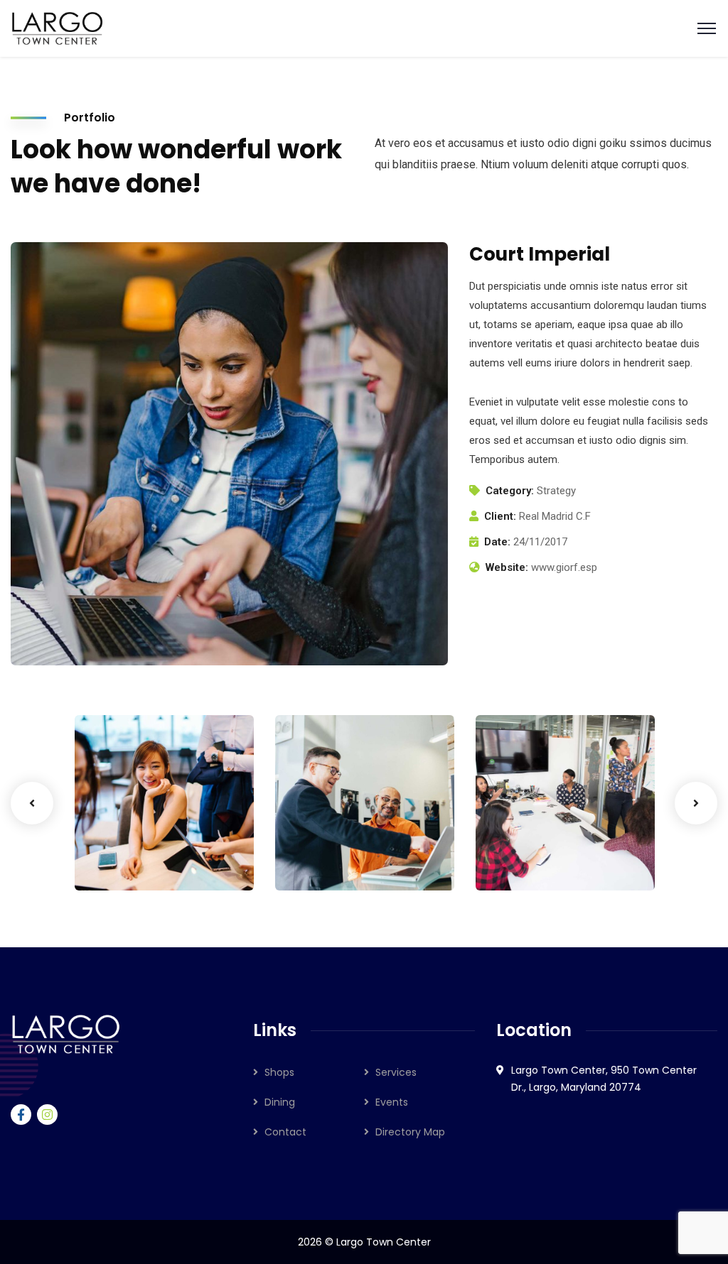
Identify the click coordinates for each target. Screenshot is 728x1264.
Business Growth (125, 832)
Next (696, 803)
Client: (500, 516)
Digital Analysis (324, 832)
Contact (285, 1132)
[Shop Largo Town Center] (57, 27)
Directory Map (410, 1132)
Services (396, 1072)
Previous (32, 803)
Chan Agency (542, 840)
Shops (279, 1072)
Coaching (121, 861)
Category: (510, 490)
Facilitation (327, 861)
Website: (507, 567)
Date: (497, 541)
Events (391, 1102)
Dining (279, 1102)
